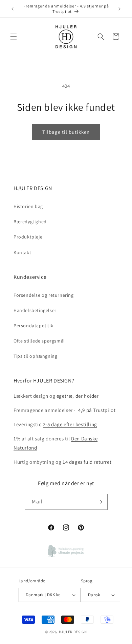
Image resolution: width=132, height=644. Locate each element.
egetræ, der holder (78, 396)
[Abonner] (99, 502)
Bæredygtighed (30, 222)
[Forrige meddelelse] (12, 8)
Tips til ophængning (35, 356)
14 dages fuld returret (87, 462)
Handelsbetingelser (35, 310)
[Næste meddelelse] (119, 8)
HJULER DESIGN (73, 631)
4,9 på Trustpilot (96, 410)
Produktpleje (28, 237)
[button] (13, 36)
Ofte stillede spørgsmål (39, 341)
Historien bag (28, 206)
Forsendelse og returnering (44, 295)
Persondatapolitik (33, 326)
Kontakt (22, 252)
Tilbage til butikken (66, 132)
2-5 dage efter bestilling (70, 424)
